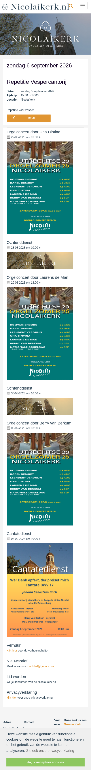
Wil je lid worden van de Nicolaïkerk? (31, 682)
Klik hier (12, 650)
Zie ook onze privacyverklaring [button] (50, 751)
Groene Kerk (72, 724)
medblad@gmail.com (40, 666)
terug (31, 117)
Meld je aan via (30, 666)
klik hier (12, 697)
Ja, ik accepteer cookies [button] (45, 762)
